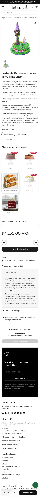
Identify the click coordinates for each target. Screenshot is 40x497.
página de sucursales (9, 120)
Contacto (5, 477)
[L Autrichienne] (20, 7)
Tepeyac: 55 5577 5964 (10, 445)
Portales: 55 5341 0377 (9, 449)
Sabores (4, 463)
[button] (4, 242)
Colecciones (17, 18)
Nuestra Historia (7, 458)
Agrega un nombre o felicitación (14, 221)
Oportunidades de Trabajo (11, 475)
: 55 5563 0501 (15, 441)
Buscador (5, 461)
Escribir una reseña (20, 341)
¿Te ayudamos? (35, 485)
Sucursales (5, 469)
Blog (3, 472)
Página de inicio (6, 18)
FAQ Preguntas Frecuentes (11, 466)
